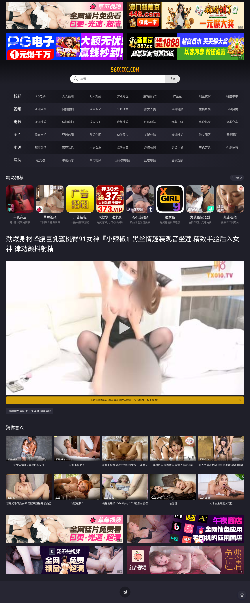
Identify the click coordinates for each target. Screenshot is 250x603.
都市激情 (40, 147)
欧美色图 (95, 135)
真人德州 (68, 96)
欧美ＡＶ (95, 109)
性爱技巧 (232, 147)
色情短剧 (177, 160)
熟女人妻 (150, 109)
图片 (17, 134)
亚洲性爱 (40, 122)
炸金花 (177, 96)
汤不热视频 (122, 160)
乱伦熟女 (205, 122)
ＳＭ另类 (232, 109)
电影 (17, 121)
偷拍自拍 (68, 122)
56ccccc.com (125, 69)
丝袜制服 (177, 109)
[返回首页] (242, 595)
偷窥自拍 (40, 135)
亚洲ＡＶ (40, 109)
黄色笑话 (205, 147)
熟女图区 (205, 135)
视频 (17, 109)
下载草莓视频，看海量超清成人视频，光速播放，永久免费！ (125, 400)
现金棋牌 (205, 96)
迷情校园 (150, 147)
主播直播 (205, 109)
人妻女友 (95, 147)
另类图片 (232, 135)
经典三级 (177, 122)
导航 (17, 160)
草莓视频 (95, 160)
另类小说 (177, 147)
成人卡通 (95, 122)
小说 (17, 147)
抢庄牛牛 (232, 96)
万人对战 (95, 96)
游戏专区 (122, 96)
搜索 (173, 79)
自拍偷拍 (68, 109)
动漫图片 (122, 135)
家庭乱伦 (68, 147)
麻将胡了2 (150, 96)
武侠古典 (122, 147)
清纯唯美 (177, 135)
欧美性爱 (122, 122)
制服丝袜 (150, 122)
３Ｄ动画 (122, 109)
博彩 (17, 96)
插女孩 (40, 160)
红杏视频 (150, 160)
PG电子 (41, 96)
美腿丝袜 (150, 135)
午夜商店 (68, 160)
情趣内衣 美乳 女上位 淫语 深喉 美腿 (30, 411)
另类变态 (232, 122)
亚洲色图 (68, 135)
